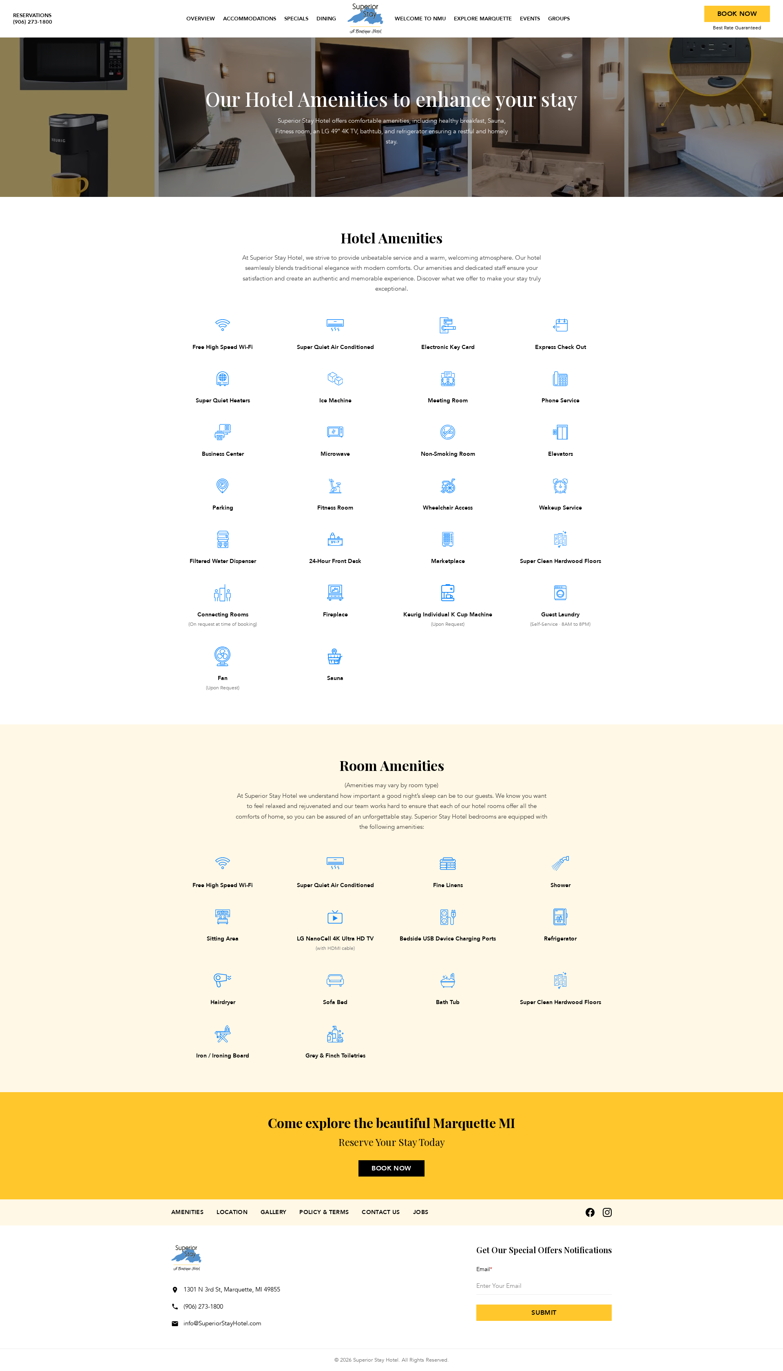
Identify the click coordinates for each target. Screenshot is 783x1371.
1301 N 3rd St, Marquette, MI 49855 (232, 1289)
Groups (559, 18)
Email (484, 1269)
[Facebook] (590, 1212)
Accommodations (249, 18)
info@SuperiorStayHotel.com (222, 1323)
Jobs (420, 1212)
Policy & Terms (324, 1212)
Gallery (273, 1212)
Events (530, 18)
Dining (326, 18)
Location (232, 1212)
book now (391, 1168)
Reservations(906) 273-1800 (32, 19)
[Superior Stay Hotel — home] (365, 18)
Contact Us (381, 1212)
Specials (296, 18)
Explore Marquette (483, 18)
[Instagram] (607, 1212)
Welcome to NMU (420, 18)
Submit (543, 1312)
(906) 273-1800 (203, 1307)
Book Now (737, 13)
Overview (200, 18)
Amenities (187, 1212)
